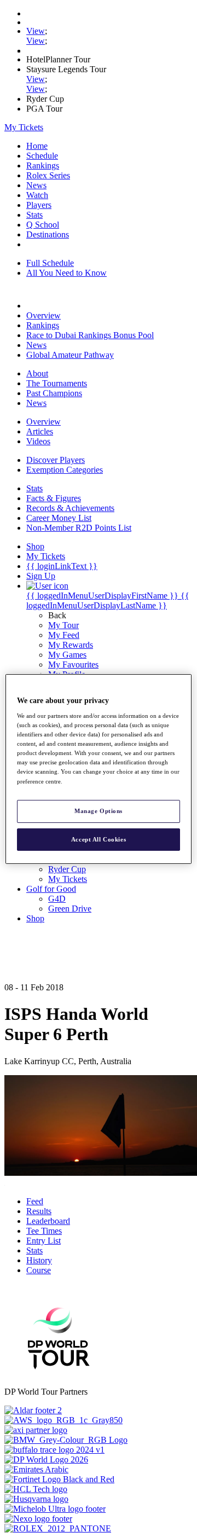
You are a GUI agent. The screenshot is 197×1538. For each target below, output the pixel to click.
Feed (34, 1201)
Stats (34, 214)
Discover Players (55, 460)
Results (38, 1211)
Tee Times (44, 1230)
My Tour (63, 625)
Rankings (42, 165)
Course (38, 1270)
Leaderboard (48, 1221)
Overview (43, 315)
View (35, 31)
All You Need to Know (66, 272)
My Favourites (73, 664)
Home (37, 145)
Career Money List (58, 518)
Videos (38, 441)
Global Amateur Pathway (70, 354)
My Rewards (70, 644)
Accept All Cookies (98, 839)
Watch (37, 195)
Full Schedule (50, 263)
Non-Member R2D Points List (78, 527)
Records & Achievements (70, 508)
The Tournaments (56, 383)
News (36, 185)
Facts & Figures (53, 498)
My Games (67, 654)
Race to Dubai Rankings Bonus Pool (90, 335)
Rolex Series (48, 175)
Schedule (42, 155)
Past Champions (54, 393)
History (39, 1260)
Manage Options (98, 811)
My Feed (63, 635)
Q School (42, 224)
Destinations (47, 234)
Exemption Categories (64, 469)
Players (38, 205)
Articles (39, 431)
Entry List (43, 1240)
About (37, 373)
